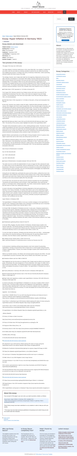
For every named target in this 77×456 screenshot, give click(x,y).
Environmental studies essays (63, 96)
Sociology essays (60, 163)
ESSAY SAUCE (38, 7)
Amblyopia (6, 419)
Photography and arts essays (63, 145)
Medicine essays (60, 133)
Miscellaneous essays (61, 137)
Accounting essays (60, 74)
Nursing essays (60, 141)
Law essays (59, 117)
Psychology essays (60, 151)
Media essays (59, 131)
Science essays (60, 159)
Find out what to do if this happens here (47, 447)
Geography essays (60, 102)
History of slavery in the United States (11, 420)
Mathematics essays (61, 129)
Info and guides (35, 12)
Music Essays (59, 139)
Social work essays (61, 161)
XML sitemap (39, 454)
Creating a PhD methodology (65, 440)
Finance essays (60, 100)
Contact (59, 12)
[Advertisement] (26, 26)
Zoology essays (60, 171)
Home (13, 12)
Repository (51, 12)
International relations (61, 114)
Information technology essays (63, 112)
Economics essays (60, 88)
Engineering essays (61, 92)
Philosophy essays (60, 143)
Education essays (60, 90)
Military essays (59, 135)
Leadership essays (60, 119)
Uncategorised (59, 169)
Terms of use (45, 454)
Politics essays (59, 147)
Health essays (59, 104)
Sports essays (59, 165)
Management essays (61, 125)
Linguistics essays (60, 121)
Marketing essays (60, 127)
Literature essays (60, 123)
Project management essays (63, 149)
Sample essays (60, 157)
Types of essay (60, 167)
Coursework (59, 84)
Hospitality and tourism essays (63, 108)
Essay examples (60, 98)
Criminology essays (61, 86)
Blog (44, 12)
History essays (14, 47)
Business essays (60, 80)
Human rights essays (61, 110)
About (18, 12)
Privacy (26, 12)
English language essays (62, 94)
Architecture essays (61, 76)
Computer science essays (62, 82)
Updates (50, 454)
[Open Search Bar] (64, 12)
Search (71, 19)
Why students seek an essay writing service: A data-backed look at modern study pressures (66, 437)
